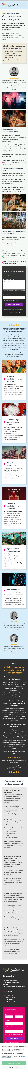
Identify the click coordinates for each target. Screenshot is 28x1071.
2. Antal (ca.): (7, 295)
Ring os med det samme (10, 160)
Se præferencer (14, 1067)
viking (8, 884)
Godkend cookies (14, 1063)
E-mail (7, 1029)
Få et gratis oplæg (14, 304)
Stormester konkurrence (13, 513)
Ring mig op (14, 1038)
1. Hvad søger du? (9, 279)
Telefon (7, 1020)
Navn (7, 1014)
